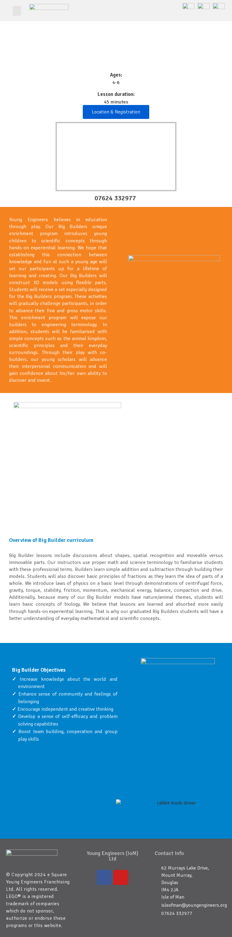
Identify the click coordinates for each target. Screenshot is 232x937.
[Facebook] (104, 877)
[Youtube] (120, 877)
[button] (17, 11)
